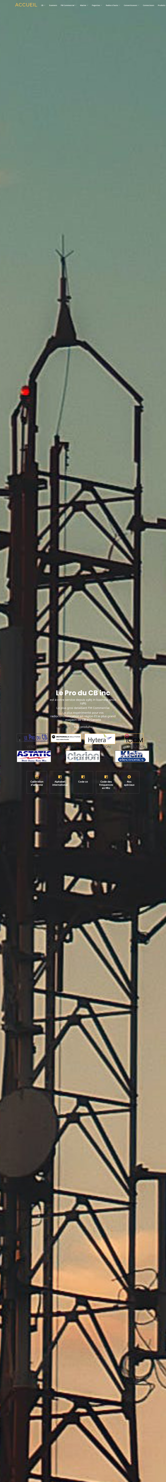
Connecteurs (148, 5)
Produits (161, 5)
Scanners (53, 5)
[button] (75, 759)
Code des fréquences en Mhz (106, 784)
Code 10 (83, 781)
